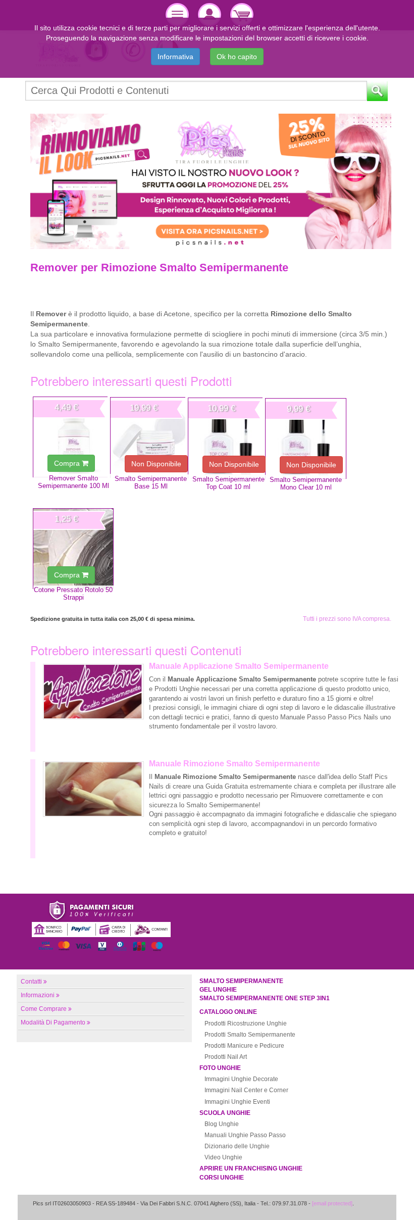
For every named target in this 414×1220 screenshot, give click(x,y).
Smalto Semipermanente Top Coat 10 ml (228, 483)
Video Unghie (223, 1157)
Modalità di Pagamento (53, 1022)
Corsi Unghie (221, 1177)
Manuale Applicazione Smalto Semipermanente (239, 666)
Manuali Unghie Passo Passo (245, 1135)
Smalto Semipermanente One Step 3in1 (264, 998)
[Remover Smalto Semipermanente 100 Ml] (73, 437)
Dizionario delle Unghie (237, 1146)
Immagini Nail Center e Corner (246, 1090)
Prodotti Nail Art (225, 1056)
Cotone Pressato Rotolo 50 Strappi (73, 593)
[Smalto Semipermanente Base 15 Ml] (150, 437)
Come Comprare (44, 1008)
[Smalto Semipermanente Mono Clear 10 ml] (305, 438)
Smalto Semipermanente (241, 981)
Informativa (175, 57)
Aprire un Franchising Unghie (250, 1168)
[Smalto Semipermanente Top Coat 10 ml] (228, 438)
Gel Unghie (218, 989)
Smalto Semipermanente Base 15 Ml (151, 482)
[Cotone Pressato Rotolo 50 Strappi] (73, 548)
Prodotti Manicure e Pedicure (244, 1045)
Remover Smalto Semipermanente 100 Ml (73, 482)
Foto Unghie (220, 1067)
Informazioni (38, 995)
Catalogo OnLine (228, 1011)
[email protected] (332, 1203)
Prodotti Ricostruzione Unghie (245, 1023)
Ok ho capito (237, 57)
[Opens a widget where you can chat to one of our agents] (376, 1202)
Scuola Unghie (224, 1112)
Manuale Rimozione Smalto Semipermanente (234, 763)
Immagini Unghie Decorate (241, 1079)
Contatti (31, 981)
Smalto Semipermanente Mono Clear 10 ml (306, 483)
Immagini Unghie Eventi (237, 1101)
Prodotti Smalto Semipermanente (249, 1034)
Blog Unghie (221, 1124)
